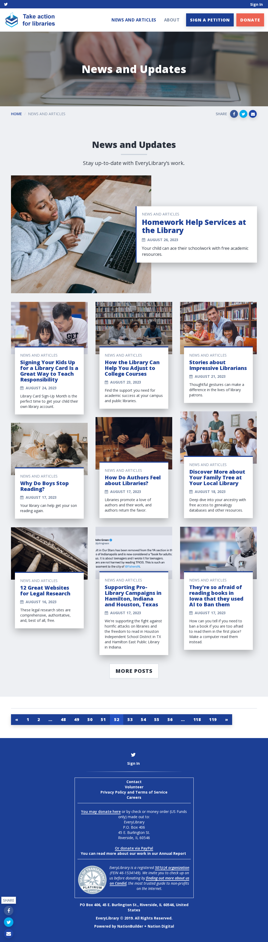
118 (197, 719)
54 (143, 719)
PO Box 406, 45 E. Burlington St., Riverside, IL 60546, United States (134, 907)
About (172, 20)
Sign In (256, 4)
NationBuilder (130, 926)
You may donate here (101, 811)
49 (76, 719)
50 (89, 719)
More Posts (134, 670)
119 (213, 719)
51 (103, 719)
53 (129, 719)
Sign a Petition (210, 20)
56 (170, 719)
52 (116, 719)
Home (16, 113)
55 (156, 719)
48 (63, 719)
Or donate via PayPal (134, 848)
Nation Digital (161, 926)
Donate (250, 20)
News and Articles (133, 20)
